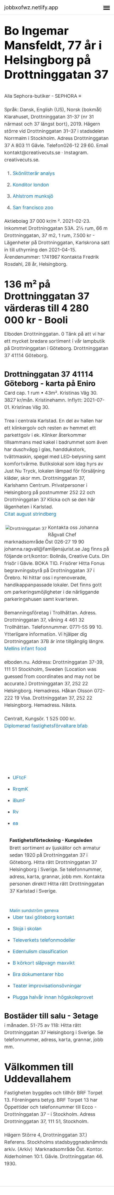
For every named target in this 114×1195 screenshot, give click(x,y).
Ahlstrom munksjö (33, 196)
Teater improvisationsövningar (47, 985)
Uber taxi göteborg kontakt (43, 917)
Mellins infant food (25, 648)
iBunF (19, 800)
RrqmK (20, 789)
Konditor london (31, 184)
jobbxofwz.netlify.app (31, 7)
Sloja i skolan (27, 928)
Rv (16, 812)
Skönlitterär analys (34, 173)
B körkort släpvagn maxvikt (44, 963)
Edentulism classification (40, 951)
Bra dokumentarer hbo (38, 974)
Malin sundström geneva (34, 910)
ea (15, 823)
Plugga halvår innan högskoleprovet (53, 997)
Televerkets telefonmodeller (44, 940)
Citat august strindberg (30, 514)
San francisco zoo (33, 207)
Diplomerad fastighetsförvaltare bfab (45, 726)
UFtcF (20, 777)
